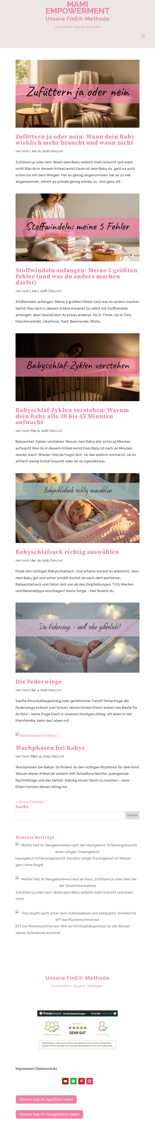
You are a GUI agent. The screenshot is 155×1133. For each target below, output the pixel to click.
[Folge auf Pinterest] (81, 1081)
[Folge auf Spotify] (73, 1081)
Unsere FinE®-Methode (77, 19)
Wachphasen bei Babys (50, 748)
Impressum (25, 1069)
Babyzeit (57, 151)
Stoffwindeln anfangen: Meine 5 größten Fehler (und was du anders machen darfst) (76, 276)
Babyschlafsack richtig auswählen (67, 552)
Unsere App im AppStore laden (46, 1099)
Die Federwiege (39, 682)
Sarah (25, 151)
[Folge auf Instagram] (89, 1081)
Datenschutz (46, 1069)
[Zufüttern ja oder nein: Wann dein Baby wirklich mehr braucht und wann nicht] (77, 882)
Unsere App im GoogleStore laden (49, 1114)
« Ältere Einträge (30, 802)
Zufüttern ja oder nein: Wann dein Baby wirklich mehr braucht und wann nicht (75, 140)
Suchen (132, 815)
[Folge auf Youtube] (65, 1081)
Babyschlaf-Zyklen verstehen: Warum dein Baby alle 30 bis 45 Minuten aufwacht (72, 416)
